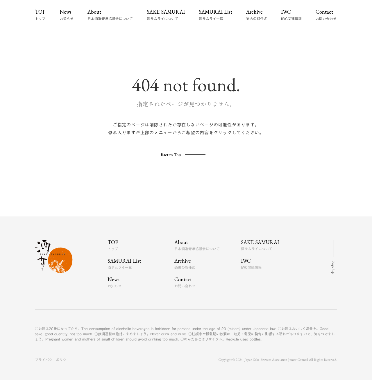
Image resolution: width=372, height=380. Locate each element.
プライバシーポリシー (52, 359)
